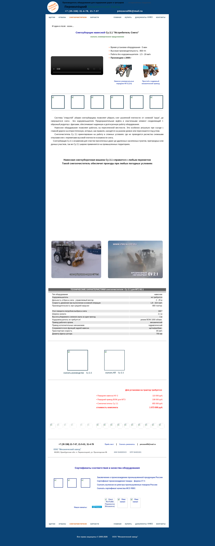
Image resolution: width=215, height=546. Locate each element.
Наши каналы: (83, 507)
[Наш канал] (97, 507)
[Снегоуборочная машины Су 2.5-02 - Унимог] (141, 428)
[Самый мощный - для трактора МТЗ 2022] (148, 428)
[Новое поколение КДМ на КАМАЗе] (155, 428)
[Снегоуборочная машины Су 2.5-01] (162, 428)
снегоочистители (78, 17)
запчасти (94, 17)
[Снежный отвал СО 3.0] (90, 428)
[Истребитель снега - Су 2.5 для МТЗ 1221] (134, 428)
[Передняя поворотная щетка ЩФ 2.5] (60, 428)
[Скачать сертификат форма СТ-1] (85, 487)
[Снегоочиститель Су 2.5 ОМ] (120, 428)
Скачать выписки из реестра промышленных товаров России (125, 485)
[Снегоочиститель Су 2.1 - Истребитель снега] (106, 428)
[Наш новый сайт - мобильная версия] (53, 12)
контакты (160, 17)
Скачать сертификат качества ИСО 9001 (114, 488)
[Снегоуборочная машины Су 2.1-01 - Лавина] (127, 428)
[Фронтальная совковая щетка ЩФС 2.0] (74, 428)
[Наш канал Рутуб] (110, 507)
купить (128, 17)
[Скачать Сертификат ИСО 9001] (72, 487)
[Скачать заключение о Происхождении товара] (58, 487)
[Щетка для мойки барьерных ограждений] (67, 428)
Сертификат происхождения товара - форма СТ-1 (119, 481)
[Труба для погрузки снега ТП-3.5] (99, 428)
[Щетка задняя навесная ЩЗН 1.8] (53, 428)
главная (117, 17)
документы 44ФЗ (144, 17)
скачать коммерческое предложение (107, 37)
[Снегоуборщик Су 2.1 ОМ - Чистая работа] (113, 428)
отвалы (62, 17)
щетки (51, 17)
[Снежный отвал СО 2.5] (83, 428)
